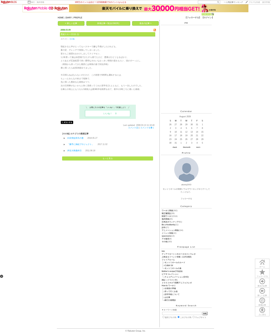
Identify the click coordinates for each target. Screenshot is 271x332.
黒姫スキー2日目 (68, 34)
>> (233, 2)
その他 (71, 39)
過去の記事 (262, 286)
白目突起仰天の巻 (75, 138)
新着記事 (262, 305)
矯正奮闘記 (166, 213)
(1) (78, 34)
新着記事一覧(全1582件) (108, 23)
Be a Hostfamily (168, 225)
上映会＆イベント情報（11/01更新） (177, 257)
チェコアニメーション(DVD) (177, 277)
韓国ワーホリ (167, 216)
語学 (163, 227)
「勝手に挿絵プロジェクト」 (80, 144)
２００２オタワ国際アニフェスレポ (177, 283)
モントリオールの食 (173, 268)
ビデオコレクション (170, 274)
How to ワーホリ (169, 285)
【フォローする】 (193, 17)
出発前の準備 (170, 288)
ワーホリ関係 (167, 210)
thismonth (186, 147)
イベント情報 (167, 233)
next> (198, 147)
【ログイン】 (208, 17)
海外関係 (165, 219)
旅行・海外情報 (37, 2)
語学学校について (172, 294)
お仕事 (167, 297)
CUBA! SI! (169, 265)
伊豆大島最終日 (74, 150)
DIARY (69, 17)
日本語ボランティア (170, 222)
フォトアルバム (168, 260)
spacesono (166, 236)
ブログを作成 (254, 2)
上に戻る (262, 314)
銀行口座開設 (170, 300)
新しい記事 (262, 295)
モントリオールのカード (175, 262)
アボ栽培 (165, 239)
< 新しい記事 (71, 23)
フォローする (262, 276)
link (163, 251)
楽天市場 (266, 2)
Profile (186, 153)
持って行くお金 (171, 291)
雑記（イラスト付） (170, 280)
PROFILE (78, 17)
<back (174, 147)
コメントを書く (147, 127)
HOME (61, 17)
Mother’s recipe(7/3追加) (172, 271)
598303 (206, 14)
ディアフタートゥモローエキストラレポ (179, 254)
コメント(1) (133, 127)
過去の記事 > (145, 23)
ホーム (262, 267)
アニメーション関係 (170, 230)
